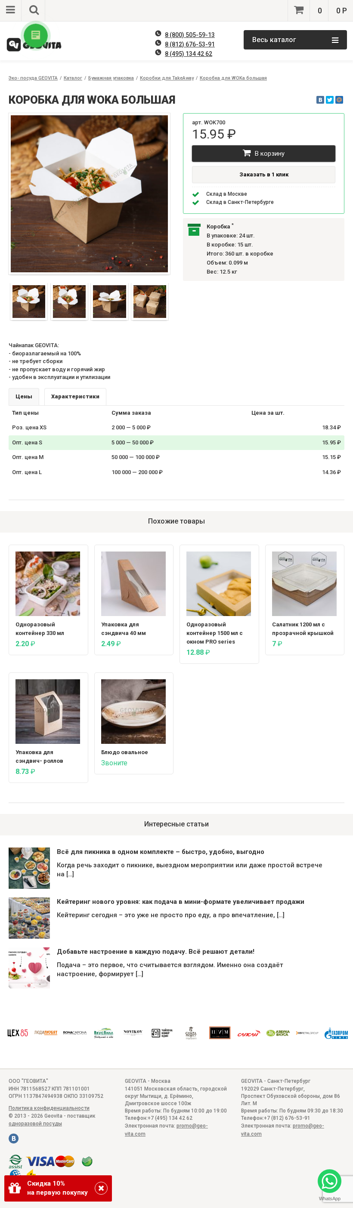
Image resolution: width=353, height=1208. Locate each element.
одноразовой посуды (35, 1124)
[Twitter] (330, 100)
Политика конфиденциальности (49, 1108)
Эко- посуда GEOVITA (33, 78)
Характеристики (75, 396)
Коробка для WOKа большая (233, 78)
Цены (23, 396)
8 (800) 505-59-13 (190, 34)
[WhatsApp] (329, 1182)
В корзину (269, 153)
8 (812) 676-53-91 (190, 44)
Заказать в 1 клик (263, 174)
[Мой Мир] (339, 100)
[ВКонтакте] (320, 100)
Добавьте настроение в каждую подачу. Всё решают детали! (155, 951)
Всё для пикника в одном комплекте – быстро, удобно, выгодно (160, 852)
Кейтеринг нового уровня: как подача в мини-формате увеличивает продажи (180, 902)
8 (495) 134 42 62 (188, 53)
